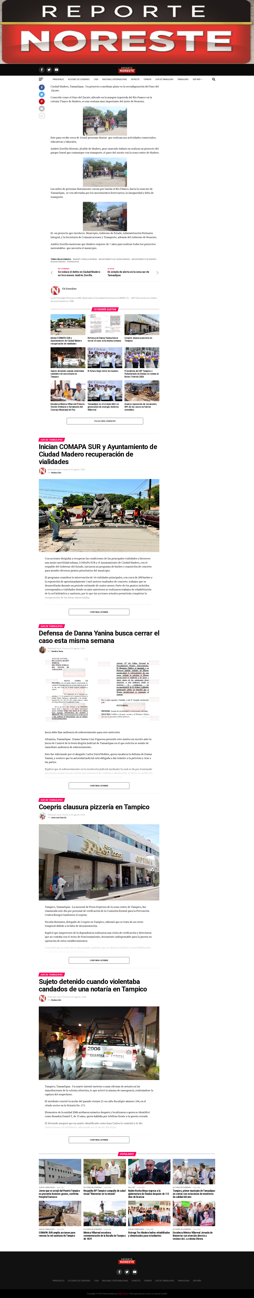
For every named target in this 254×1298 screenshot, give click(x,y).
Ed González (69, 289)
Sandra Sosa (57, 651)
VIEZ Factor (124, 1293)
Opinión (147, 79)
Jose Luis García (58, 817)
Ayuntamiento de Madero (144, 259)
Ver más (197, 79)
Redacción (56, 472)
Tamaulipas (183, 79)
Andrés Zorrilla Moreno (85, 259)
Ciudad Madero (59, 262)
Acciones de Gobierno (79, 79)
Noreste (135, 79)
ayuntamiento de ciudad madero (115, 259)
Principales (58, 79)
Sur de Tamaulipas (164, 79)
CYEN (96, 79)
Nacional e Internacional (114, 79)
